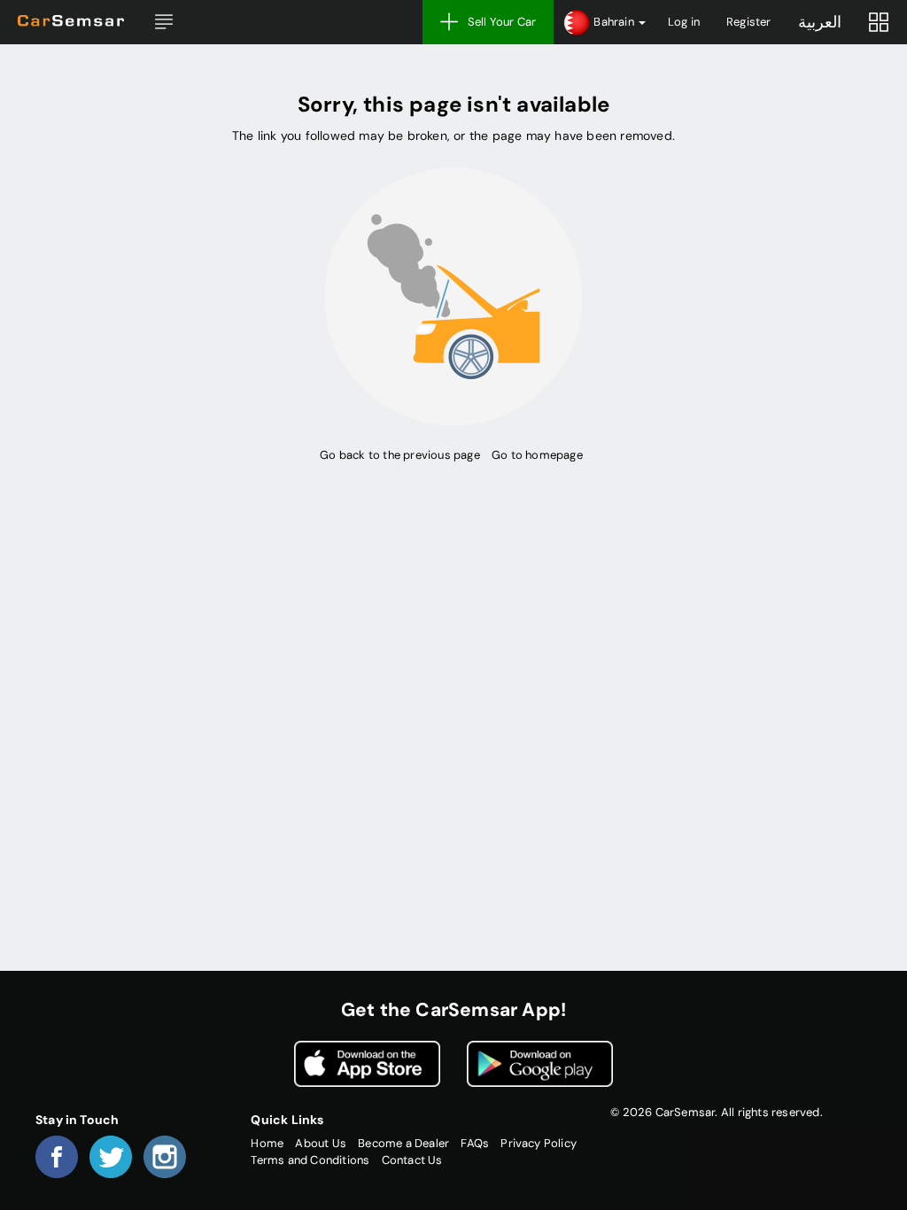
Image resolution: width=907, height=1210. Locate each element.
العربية (819, 22)
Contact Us (412, 1159)
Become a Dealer (403, 1143)
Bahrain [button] (614, 21)
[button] (163, 22)
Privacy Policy (538, 1143)
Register (748, 21)
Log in (684, 21)
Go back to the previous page (399, 454)
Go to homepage (537, 454)
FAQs (475, 1143)
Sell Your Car (502, 21)
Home (267, 1143)
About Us (320, 1143)
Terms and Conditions (310, 1159)
